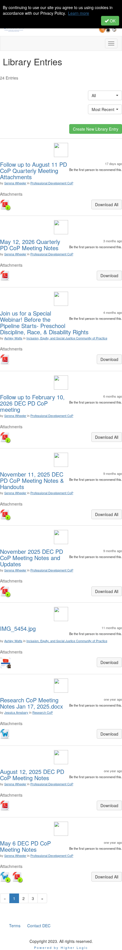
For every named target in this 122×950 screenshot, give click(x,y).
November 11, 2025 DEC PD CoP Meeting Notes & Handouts (32, 480)
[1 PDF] (5, 276)
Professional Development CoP (51, 183)
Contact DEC (39, 925)
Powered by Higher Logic (61, 947)
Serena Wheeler (15, 183)
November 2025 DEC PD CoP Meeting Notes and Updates (31, 557)
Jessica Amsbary (16, 712)
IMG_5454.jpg (18, 628)
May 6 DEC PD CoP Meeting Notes (25, 846)
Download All (106, 204)
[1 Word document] (5, 734)
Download (109, 275)
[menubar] (30, 925)
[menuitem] (15, 925)
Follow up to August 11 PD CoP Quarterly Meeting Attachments (33, 170)
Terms (14, 925)
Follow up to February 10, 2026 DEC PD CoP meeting (32, 403)
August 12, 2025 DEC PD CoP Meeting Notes (32, 774)
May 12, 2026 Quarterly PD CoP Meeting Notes (30, 244)
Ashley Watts (13, 338)
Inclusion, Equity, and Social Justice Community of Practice (66, 338)
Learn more (78, 13)
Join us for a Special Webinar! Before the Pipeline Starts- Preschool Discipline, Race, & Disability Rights (44, 322)
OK (112, 21)
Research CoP (42, 712)
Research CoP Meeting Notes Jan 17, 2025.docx (31, 703)
